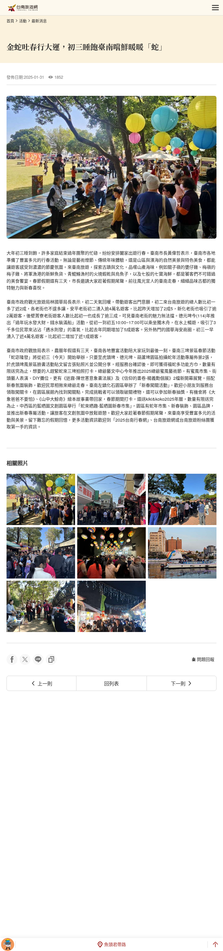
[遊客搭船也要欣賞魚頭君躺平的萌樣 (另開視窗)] (182, 553)
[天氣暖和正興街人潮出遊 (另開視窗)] (111, 499)
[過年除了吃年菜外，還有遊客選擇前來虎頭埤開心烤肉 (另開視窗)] (41, 606)
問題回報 (205, 659)
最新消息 (39, 20)
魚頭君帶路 (115, 944)
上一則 (45, 683)
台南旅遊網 (23, 7)
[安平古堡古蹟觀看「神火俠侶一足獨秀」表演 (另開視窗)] (182, 499)
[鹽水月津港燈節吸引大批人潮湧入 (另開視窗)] (111, 606)
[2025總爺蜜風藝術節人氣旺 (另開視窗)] (41, 499)
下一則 (178, 683)
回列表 (111, 683)
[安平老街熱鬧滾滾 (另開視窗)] (41, 553)
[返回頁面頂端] (215, 944)
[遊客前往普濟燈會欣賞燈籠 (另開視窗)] (111, 553)
